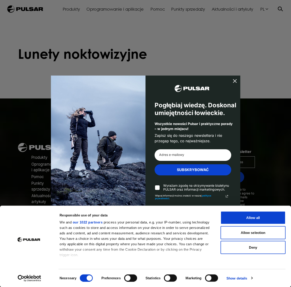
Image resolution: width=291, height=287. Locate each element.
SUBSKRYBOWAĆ (193, 169)
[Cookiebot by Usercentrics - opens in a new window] (29, 278)
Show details (236, 278)
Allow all (253, 218)
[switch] (130, 278)
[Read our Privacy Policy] (227, 196)
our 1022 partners (88, 222)
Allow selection (253, 232)
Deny (253, 247)
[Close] (234, 81)
